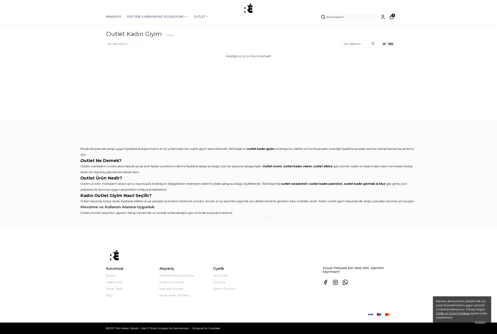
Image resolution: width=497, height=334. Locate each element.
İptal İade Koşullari (171, 289)
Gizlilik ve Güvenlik (171, 282)
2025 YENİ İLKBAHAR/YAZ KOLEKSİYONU (155, 16)
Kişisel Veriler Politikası (174, 295)
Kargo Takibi (114, 289)
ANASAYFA (113, 16)
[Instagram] (335, 282)
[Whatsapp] (345, 282)
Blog (109, 295)
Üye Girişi (219, 282)
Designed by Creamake (206, 328)
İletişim (111, 275)
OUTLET (199, 16)
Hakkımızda (114, 282)
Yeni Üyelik (220, 275)
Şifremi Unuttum (224, 289)
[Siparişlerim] (383, 17)
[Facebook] (325, 282)
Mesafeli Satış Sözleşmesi (176, 275)
